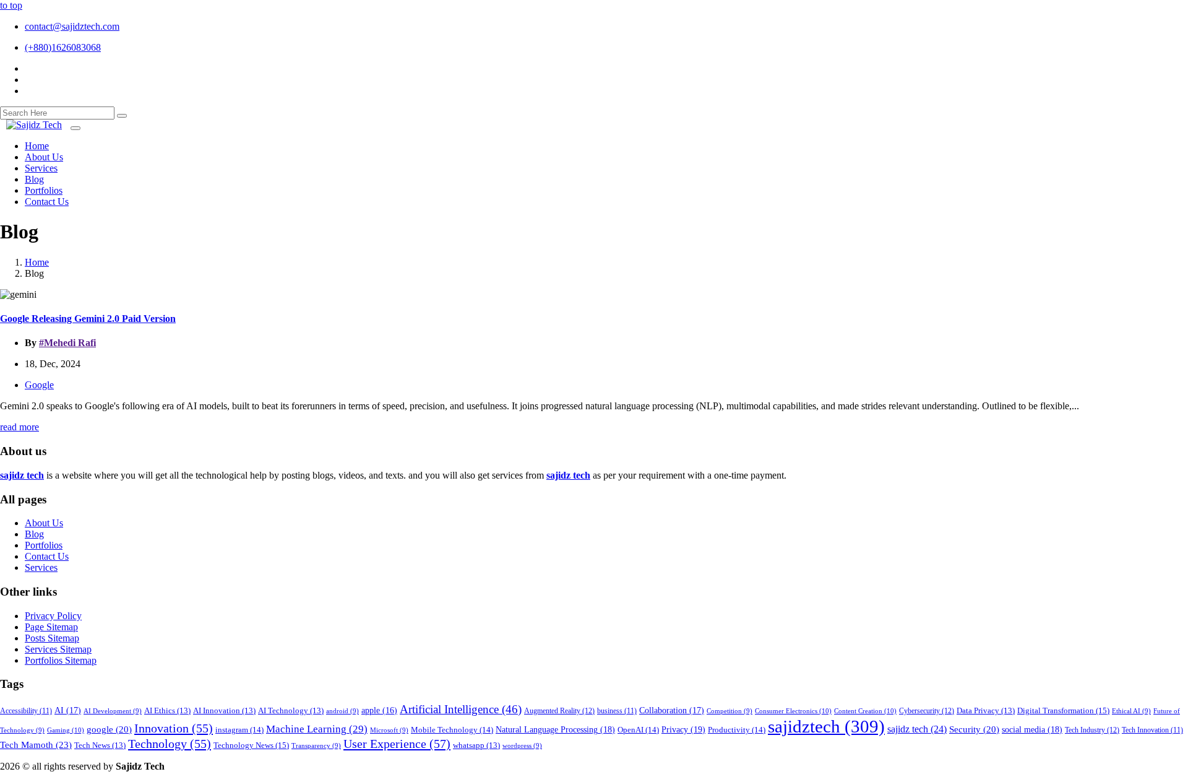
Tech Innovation (1152, 730)
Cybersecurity (926, 710)
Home (37, 262)
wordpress (522, 745)
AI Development (113, 711)
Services (41, 567)
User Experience (396, 743)
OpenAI (638, 729)
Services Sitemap (58, 649)
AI (67, 710)
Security (974, 729)
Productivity (736, 729)
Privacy (683, 729)
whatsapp (476, 745)
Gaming (65, 730)
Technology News (251, 745)
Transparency (316, 745)
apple (379, 710)
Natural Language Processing (555, 729)
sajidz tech (917, 729)
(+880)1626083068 (63, 47)
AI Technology (291, 710)
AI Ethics (167, 710)
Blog (34, 534)
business (617, 711)
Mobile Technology (452, 729)
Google (39, 385)
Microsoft (389, 730)
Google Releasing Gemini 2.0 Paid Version (88, 318)
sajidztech (826, 726)
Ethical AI (1131, 711)
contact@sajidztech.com (72, 26)
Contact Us (47, 556)
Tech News (100, 745)
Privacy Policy (53, 615)
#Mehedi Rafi (67, 342)
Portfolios (43, 545)
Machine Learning (317, 729)
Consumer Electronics (793, 711)
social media (1032, 729)
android (342, 711)
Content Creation (865, 711)
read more (19, 427)
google (109, 729)
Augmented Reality (559, 710)
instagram (239, 729)
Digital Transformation (1063, 710)
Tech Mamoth (36, 744)
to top (11, 5)
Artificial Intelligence (461, 709)
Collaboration (671, 710)
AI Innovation (224, 710)
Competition (729, 711)
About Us (44, 523)
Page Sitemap (51, 627)
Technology (169, 743)
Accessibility (26, 711)
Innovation (173, 728)
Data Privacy (986, 710)
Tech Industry (1092, 730)
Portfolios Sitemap (61, 660)
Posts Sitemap (52, 638)
